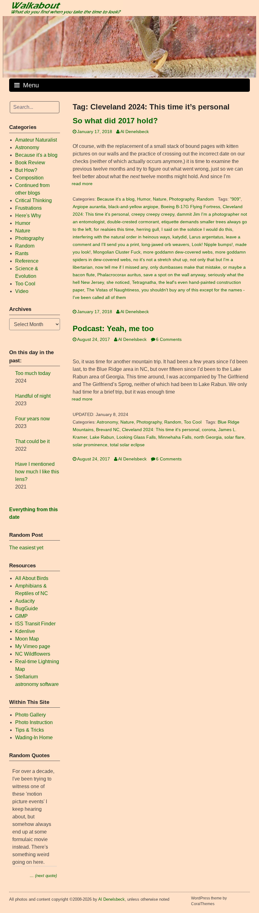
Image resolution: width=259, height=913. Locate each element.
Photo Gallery (30, 714)
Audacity (25, 601)
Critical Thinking (33, 200)
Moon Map (27, 638)
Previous (10, 45)
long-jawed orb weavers (165, 244)
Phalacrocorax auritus (119, 274)
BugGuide (26, 608)
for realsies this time (114, 229)
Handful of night (33, 396)
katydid (179, 237)
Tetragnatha (144, 282)
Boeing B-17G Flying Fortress (190, 206)
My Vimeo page (32, 646)
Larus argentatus (206, 237)
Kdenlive (25, 631)
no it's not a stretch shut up (160, 259)
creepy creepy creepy (152, 214)
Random (205, 199)
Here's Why (28, 215)
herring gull (147, 229)
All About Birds (31, 578)
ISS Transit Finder (35, 623)
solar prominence (90, 444)
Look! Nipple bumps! (212, 244)
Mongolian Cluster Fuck (117, 252)
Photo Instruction (34, 722)
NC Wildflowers (32, 654)
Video (21, 291)
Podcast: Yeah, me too (113, 328)
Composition (29, 177)
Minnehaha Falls (174, 437)
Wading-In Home (34, 737)
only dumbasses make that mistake (185, 267)
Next (248, 45)
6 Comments (169, 339)
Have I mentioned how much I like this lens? (37, 471)
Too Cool (193, 422)
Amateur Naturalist (36, 140)
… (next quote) (43, 875)
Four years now (32, 418)
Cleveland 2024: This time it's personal (160, 429)
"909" (235, 199)
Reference (27, 261)
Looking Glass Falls (136, 437)
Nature (159, 199)
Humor (143, 199)
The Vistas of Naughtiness (113, 290)
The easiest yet (26, 547)
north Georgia (208, 437)
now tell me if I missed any (121, 267)
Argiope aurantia (89, 206)
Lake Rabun (102, 437)
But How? (26, 170)
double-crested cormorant (133, 221)
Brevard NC (107, 429)
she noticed (118, 282)
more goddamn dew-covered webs (178, 252)
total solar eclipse (127, 444)
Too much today (33, 373)
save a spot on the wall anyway (174, 274)
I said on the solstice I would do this (196, 229)
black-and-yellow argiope (133, 206)
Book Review (30, 162)
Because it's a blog (116, 199)
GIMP (21, 616)
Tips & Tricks (29, 730)
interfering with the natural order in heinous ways (121, 237)
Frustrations (28, 208)
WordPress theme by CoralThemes (209, 901)
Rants (21, 253)
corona (209, 429)
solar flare (234, 437)
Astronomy (107, 422)
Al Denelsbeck (134, 131)
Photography (181, 199)
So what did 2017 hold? (115, 120)
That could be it (32, 441)
